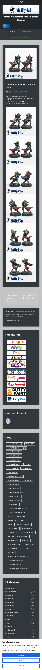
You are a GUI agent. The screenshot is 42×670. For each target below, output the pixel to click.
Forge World (13, 468)
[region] (21, 654)
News (9, 609)
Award (11, 615)
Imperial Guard (13, 480)
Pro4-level (27, 528)
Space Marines (14, 544)
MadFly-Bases (13, 488)
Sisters (25, 540)
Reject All (21, 666)
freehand (12, 472)
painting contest (23, 524)
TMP (11, 552)
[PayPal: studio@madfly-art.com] (16, 399)
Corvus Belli (13, 464)
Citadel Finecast (14, 452)
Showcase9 (11, 633)
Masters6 (10, 602)
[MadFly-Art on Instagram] (16, 378)
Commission (26, 32)
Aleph (11, 448)
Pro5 (8, 623)
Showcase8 (11, 630)
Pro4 (8, 620)
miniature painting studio (17, 512)
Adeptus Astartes (15, 444)
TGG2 (25, 548)
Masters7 (10, 606)
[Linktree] (16, 357)
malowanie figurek (15, 492)
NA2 (10, 516)
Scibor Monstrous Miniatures (18, 536)
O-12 (23, 520)
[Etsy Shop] (16, 353)
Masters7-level (14, 500)
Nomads (12, 520)
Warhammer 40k (14, 564)
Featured (10, 595)
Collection (10, 588)
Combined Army (14, 456)
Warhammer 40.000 (15, 560)
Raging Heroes (27, 532)
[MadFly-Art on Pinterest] (16, 385)
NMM (21, 516)
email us (19, 321)
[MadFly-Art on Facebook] (16, 372)
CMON (22, 101)
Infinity (28, 480)
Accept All (21, 655)
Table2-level (29, 544)
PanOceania (13, 528)
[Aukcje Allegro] (16, 342)
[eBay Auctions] (16, 347)
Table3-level (12, 548)
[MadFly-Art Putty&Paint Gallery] (16, 391)
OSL (10, 524)
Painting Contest (12, 613)
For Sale (26, 468)
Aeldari (29, 444)
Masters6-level (14, 496)
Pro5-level (12, 532)
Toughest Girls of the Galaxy (18, 556)
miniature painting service (18, 508)
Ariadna (22, 448)
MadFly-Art (23, 92)
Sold (8, 637)
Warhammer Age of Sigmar (17, 568)
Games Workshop (15, 476)
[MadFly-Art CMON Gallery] (16, 364)
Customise (21, 660)
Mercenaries (13, 504)
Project (9, 626)
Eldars (26, 464)
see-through (13, 540)
